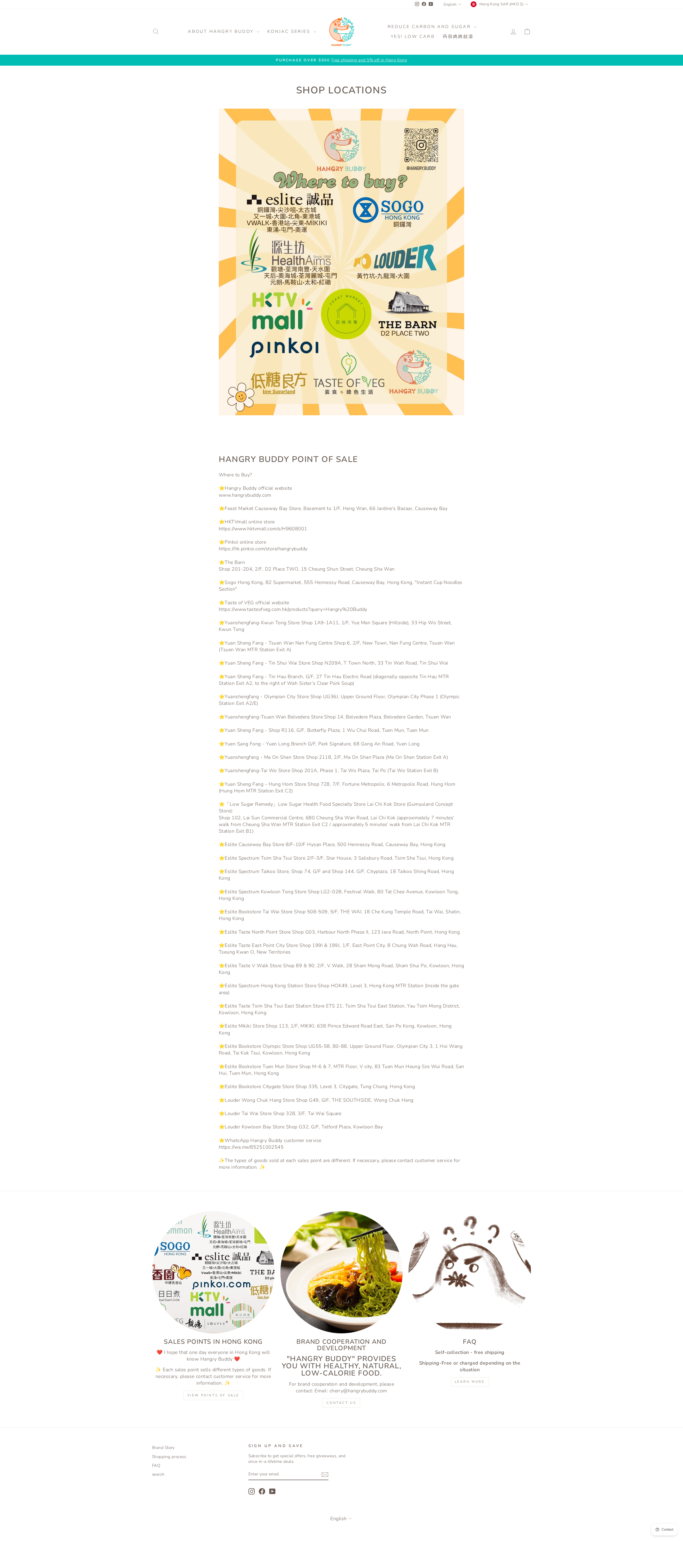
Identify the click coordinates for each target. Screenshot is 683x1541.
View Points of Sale (213, 1395)
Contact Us (341, 1403)
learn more (470, 1382)
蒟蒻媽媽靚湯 (458, 36)
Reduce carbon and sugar (430, 27)
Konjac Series (289, 31)
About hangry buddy (221, 31)
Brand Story (163, 1447)
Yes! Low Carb (413, 36)
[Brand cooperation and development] (341, 1272)
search (158, 1474)
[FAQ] (469, 1272)
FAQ (156, 1465)
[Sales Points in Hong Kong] (213, 1272)
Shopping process (169, 1456)
